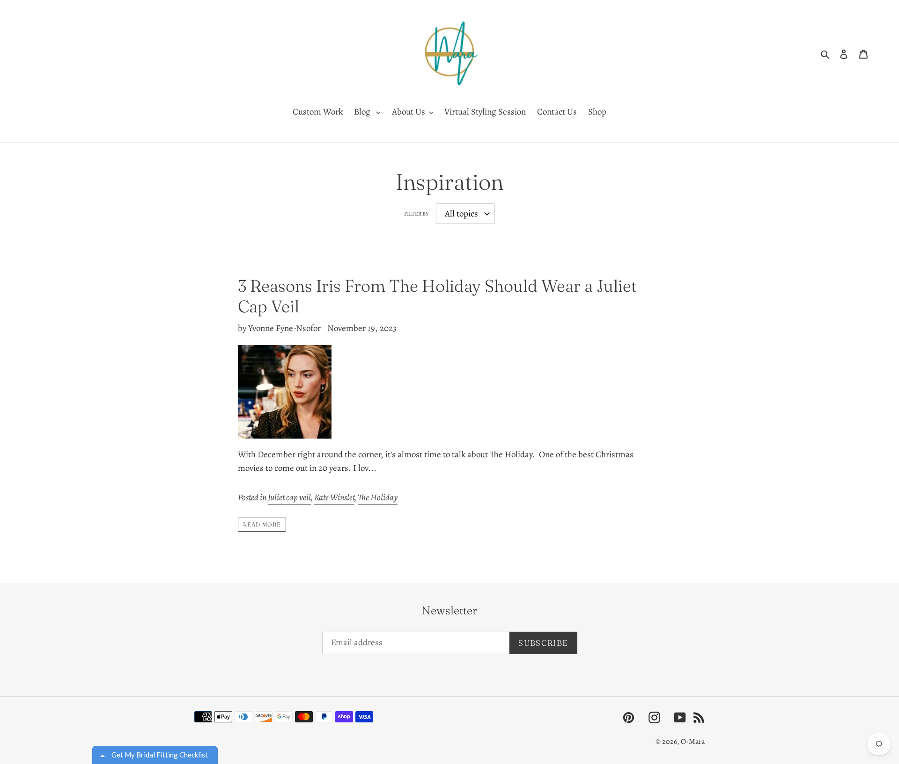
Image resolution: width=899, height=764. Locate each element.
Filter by (416, 213)
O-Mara (693, 741)
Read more (262, 524)
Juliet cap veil (289, 497)
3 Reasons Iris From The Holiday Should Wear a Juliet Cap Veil (437, 295)
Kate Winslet (334, 497)
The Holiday (378, 497)
